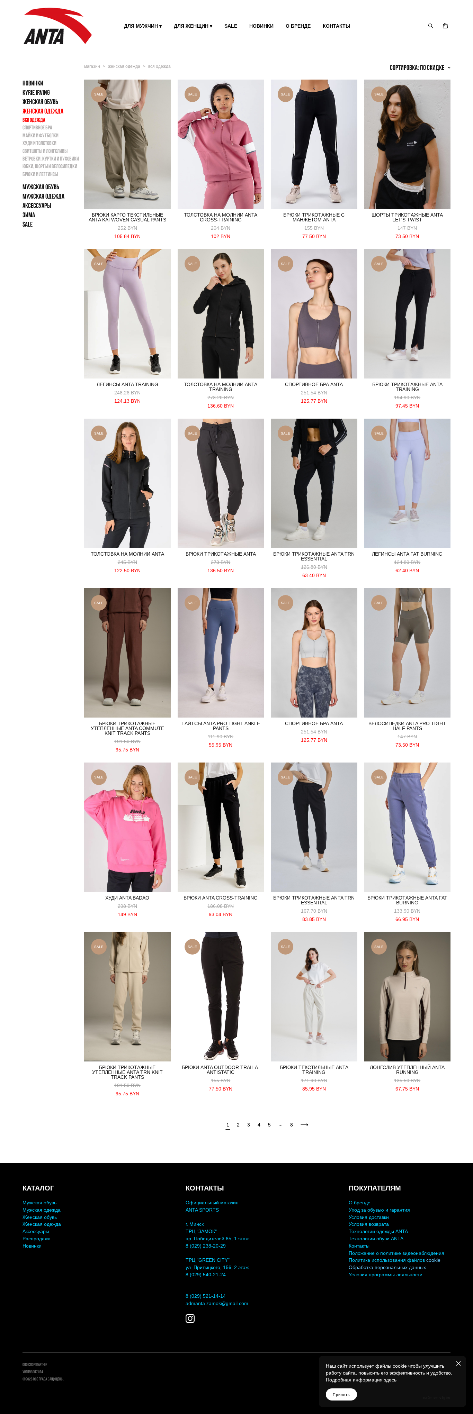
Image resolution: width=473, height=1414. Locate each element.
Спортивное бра (37, 127)
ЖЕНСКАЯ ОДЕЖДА (43, 111)
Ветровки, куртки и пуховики (51, 159)
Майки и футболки (41, 135)
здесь (390, 1380)
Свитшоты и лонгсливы (45, 151)
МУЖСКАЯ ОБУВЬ (41, 186)
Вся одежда (34, 120)
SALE (230, 26)
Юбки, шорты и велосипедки (50, 166)
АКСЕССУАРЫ (37, 205)
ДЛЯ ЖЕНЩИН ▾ (193, 26)
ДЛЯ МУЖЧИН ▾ (143, 26)
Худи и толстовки (39, 143)
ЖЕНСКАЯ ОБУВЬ (40, 101)
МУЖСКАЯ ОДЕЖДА (43, 196)
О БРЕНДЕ (298, 26)
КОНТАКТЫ (336, 26)
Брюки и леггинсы (40, 174)
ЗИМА (29, 214)
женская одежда (124, 66)
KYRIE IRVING (36, 92)
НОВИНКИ (261, 26)
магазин (92, 66)
